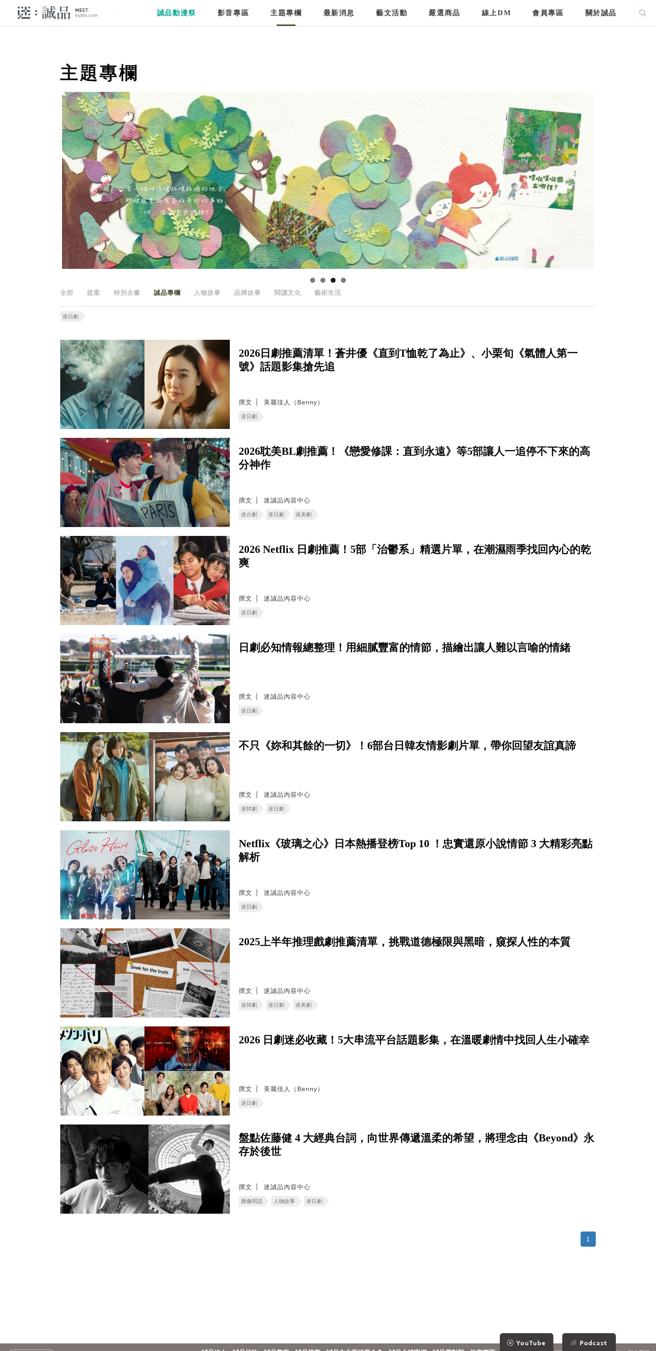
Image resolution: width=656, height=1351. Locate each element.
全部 (67, 292)
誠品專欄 (167, 292)
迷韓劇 (249, 809)
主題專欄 (286, 12)
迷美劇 (303, 514)
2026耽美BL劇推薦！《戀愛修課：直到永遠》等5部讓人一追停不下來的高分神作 (414, 457)
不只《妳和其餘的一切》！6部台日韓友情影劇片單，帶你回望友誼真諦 (407, 745)
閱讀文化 (287, 292)
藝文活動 (391, 12)
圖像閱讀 (251, 1201)
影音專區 (233, 12)
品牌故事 (247, 292)
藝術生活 (328, 292)
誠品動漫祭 (176, 12)
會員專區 (548, 12)
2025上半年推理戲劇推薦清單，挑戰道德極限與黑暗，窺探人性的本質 (405, 941)
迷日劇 (70, 316)
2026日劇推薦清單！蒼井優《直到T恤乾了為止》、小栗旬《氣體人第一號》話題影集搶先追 (408, 359)
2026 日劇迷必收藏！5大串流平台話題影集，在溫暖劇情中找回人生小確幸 (414, 1040)
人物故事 (207, 292)
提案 (93, 292)
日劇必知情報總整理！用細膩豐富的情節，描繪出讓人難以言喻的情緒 (405, 647)
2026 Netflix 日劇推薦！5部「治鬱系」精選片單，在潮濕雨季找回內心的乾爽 (415, 556)
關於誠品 (601, 12)
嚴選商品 (444, 12)
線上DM (496, 12)
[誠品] (58, 12)
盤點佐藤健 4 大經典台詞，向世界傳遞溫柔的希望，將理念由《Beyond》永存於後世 (416, 1144)
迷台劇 (249, 514)
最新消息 (339, 12)
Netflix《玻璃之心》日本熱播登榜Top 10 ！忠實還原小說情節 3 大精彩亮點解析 (416, 850)
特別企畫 (127, 292)
